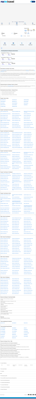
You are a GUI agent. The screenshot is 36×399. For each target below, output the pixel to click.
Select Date (13, 58)
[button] (28, 33)
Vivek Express (3, 62)
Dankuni (3, 59)
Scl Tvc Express (3, 57)
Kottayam (9, 59)
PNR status (27, 70)
